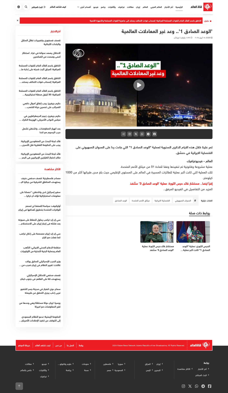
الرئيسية (179, 7)
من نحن (58, 345)
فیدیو (95, 7)
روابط (81, 345)
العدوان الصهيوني (183, 200)
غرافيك (121, 7)
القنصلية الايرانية (162, 200)
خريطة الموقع (24, 345)
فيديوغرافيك (195, 160)
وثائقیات (112, 7)
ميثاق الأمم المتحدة (141, 200)
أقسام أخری (85, 7)
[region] (139, 85)
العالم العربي (156, 7)
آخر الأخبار (168, 7)
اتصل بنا (70, 345)
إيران (138, 7)
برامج (103, 7)
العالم (145, 7)
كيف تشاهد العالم (58, 6)
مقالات (130, 7)
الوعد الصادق (121, 200)
